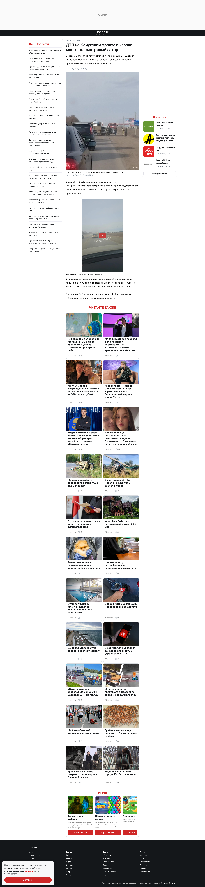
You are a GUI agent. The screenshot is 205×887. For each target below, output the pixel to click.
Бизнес (69, 852)
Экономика (70, 875)
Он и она (69, 865)
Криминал (70, 858)
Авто (31, 852)
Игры (102, 792)
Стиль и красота (109, 872)
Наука (68, 862)
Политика (143, 865)
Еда (67, 855)
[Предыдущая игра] (69, 805)
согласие (29, 871)
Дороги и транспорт (37, 855)
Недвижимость (109, 862)
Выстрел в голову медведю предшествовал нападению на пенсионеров (41, 142)
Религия (143, 868)
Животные (107, 855)
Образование (145, 862)
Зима (31, 858)
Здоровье (144, 855)
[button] (159, 126)
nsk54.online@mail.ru (167, 883)
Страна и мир (145, 872)
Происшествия (73, 40)
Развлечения (108, 868)
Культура (106, 858)
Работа (69, 868)
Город (142, 852)
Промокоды (159, 117)
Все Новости (39, 44)
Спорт (68, 872)
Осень (105, 865)
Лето (142, 858)
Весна (105, 852)
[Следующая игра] (136, 805)
